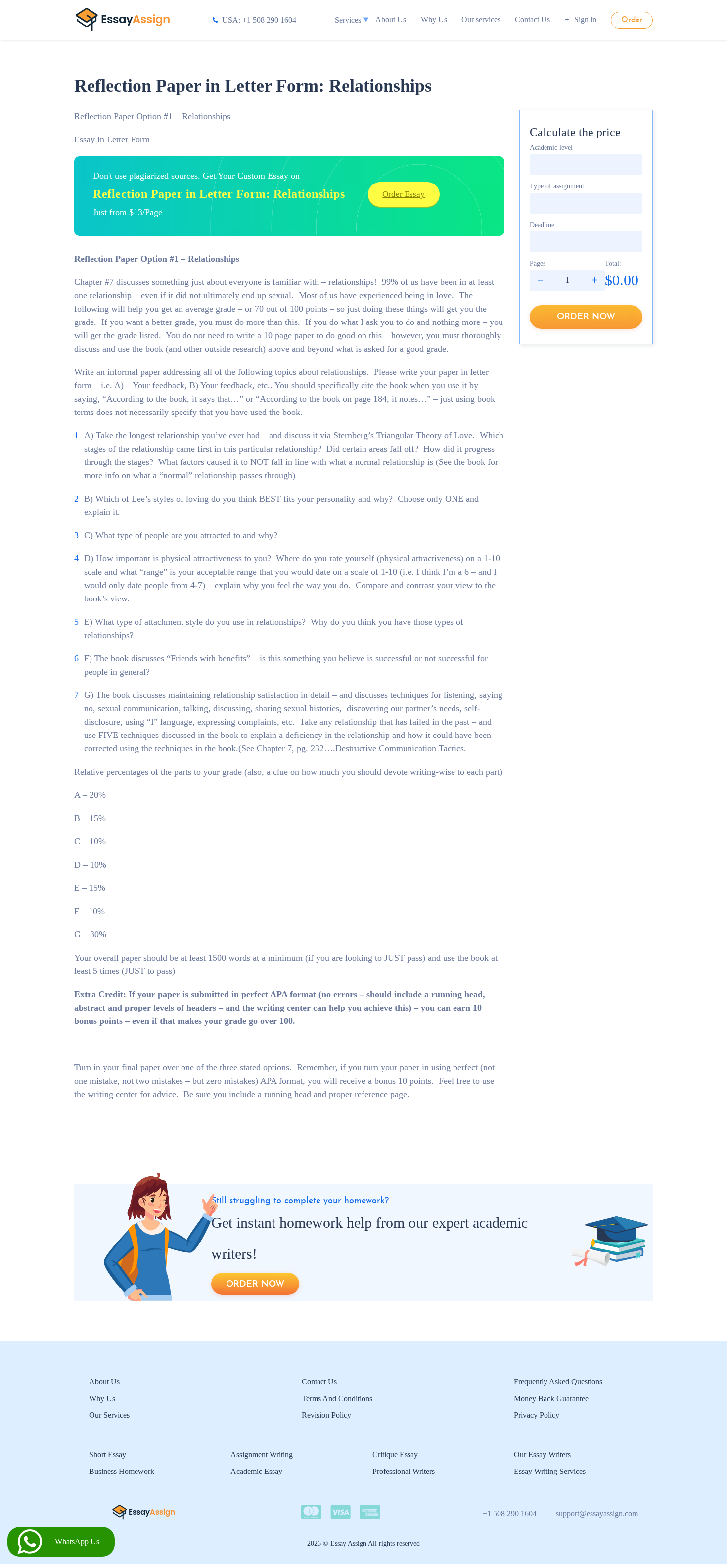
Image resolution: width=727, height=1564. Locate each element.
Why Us (434, 19)
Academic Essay (256, 1471)
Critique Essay (395, 1454)
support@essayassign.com (597, 1513)
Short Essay (107, 1454)
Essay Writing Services (550, 1471)
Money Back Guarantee (551, 1398)
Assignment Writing (261, 1454)
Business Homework (121, 1471)
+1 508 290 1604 (510, 1513)
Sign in (585, 19)
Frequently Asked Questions (558, 1382)
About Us (390, 19)
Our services (480, 19)
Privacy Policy (536, 1415)
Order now (586, 317)
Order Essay (403, 194)
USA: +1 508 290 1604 (259, 20)
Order (631, 20)
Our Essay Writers (542, 1454)
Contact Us (532, 19)
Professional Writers (403, 1471)
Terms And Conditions (337, 1398)
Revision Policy (326, 1415)
